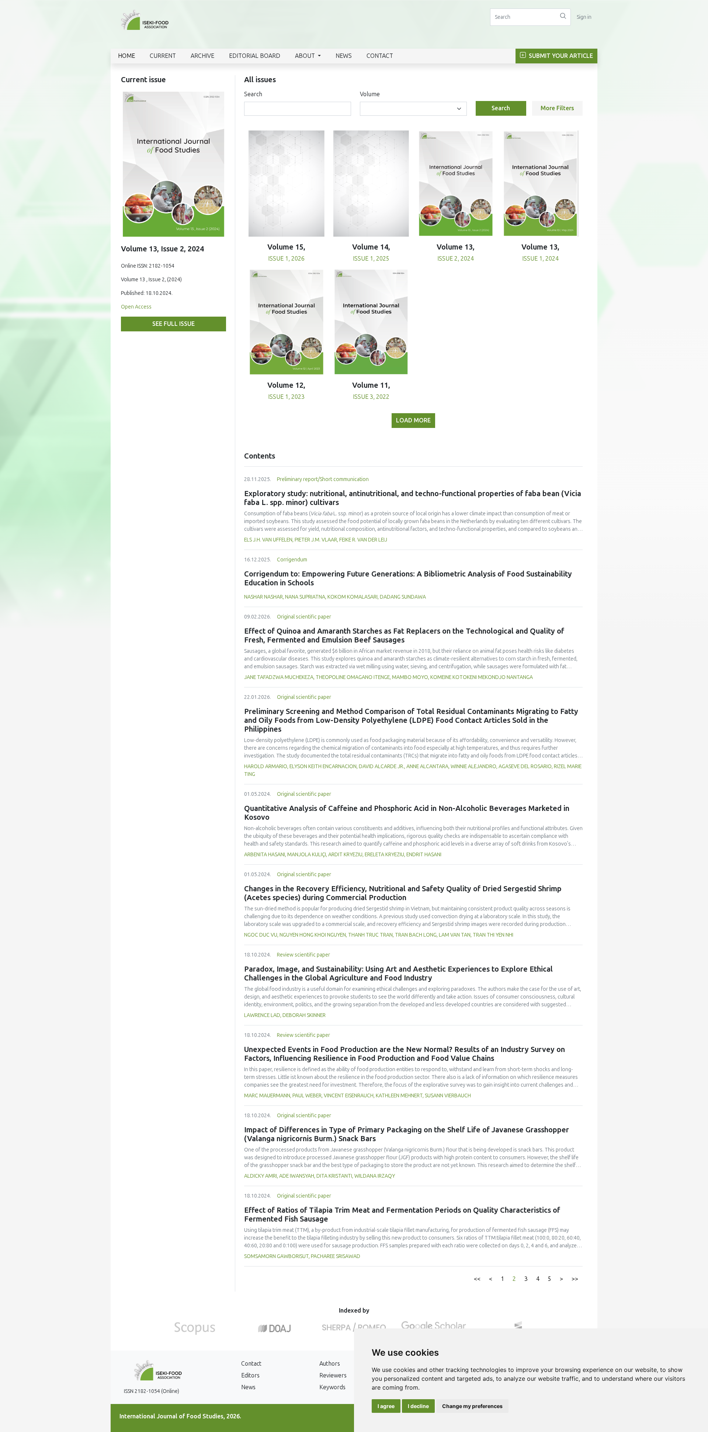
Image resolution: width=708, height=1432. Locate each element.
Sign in (584, 17)
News (344, 55)
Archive (202, 55)
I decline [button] (418, 1406)
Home (126, 55)
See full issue (173, 323)
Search (253, 94)
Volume (370, 94)
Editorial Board (254, 55)
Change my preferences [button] (472, 1406)
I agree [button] (386, 1406)
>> (575, 1278)
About (305, 55)
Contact (380, 55)
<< (477, 1278)
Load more (413, 420)
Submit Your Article (560, 55)
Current (163, 55)
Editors (250, 1375)
